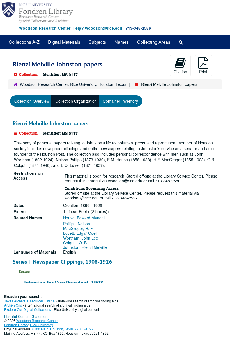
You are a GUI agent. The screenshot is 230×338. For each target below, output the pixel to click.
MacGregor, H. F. (78, 228)
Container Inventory (120, 101)
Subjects (97, 42)
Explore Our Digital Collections (27, 309)
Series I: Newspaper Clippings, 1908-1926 (62, 261)
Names (121, 42)
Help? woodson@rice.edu (97, 28)
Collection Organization (76, 101)
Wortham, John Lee (80, 238)
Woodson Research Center (44, 28)
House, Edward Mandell (84, 217)
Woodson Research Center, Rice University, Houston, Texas (73, 84)
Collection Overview (31, 101)
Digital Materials (64, 42)
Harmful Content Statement (26, 316)
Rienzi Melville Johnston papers (50, 123)
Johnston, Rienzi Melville (85, 247)
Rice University (41, 324)
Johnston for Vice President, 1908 (63, 282)
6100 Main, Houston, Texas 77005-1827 (62, 328)
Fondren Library (16, 324)
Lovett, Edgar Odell (80, 233)
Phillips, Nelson (76, 223)
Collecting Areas (153, 42)
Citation (180, 71)
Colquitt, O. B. (75, 242)
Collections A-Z (24, 42)
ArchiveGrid (13, 305)
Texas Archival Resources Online (29, 300)
